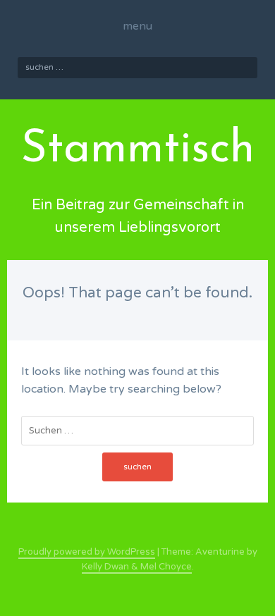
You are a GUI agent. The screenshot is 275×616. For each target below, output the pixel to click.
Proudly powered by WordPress (86, 552)
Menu (137, 26)
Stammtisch (138, 150)
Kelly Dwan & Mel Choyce (137, 566)
